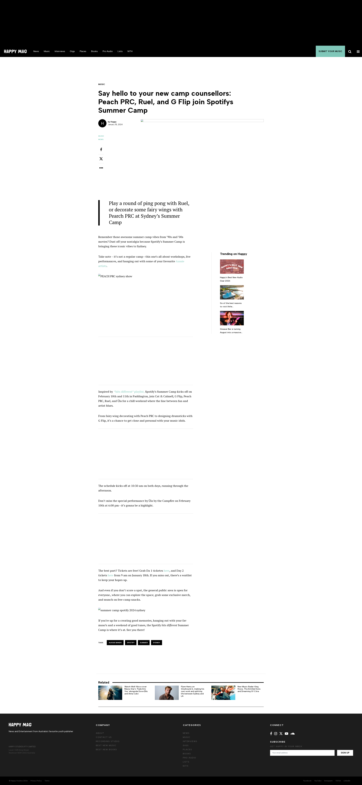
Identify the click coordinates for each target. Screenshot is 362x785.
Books (94, 51)
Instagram (328, 781)
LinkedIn (347, 781)
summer (144, 643)
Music (47, 51)
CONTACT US (104, 737)
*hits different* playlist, (129, 391)
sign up (345, 752)
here (166, 570)
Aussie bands (115, 643)
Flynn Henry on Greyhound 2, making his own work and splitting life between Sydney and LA (192, 691)
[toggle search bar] (349, 51)
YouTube (317, 781)
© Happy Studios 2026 (18, 781)
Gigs (72, 51)
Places (83, 51)
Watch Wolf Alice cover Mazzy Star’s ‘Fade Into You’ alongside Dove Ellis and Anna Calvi (136, 690)
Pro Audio (108, 51)
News (36, 51)
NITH (129, 51)
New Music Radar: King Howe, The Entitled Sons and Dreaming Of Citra (249, 689)
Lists (120, 51)
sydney (156, 643)
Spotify (130, 643)
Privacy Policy (36, 781)
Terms (47, 781)
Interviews (60, 51)
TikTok (338, 781)
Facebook (307, 781)
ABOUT (100, 733)
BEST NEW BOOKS (106, 749)
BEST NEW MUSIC (106, 745)
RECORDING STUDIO (108, 741)
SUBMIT (330, 51)
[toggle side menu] (358, 51)
